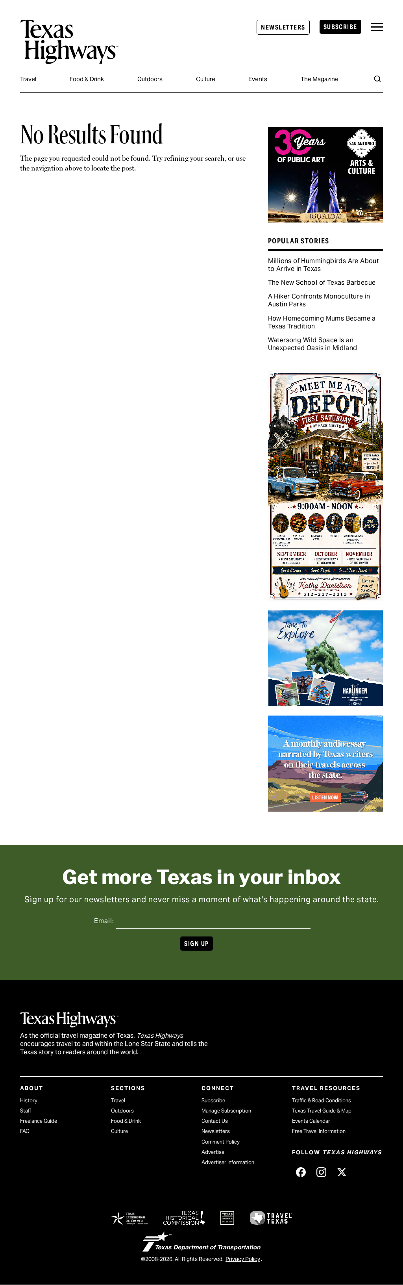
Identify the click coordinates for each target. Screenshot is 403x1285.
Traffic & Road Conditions (321, 1100)
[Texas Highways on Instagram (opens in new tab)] (321, 1172)
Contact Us (215, 1121)
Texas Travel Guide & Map (321, 1110)
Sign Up (196, 944)
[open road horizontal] (325, 809)
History (28, 1100)
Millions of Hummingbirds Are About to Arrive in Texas (323, 265)
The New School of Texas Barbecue (322, 282)
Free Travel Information (319, 1131)
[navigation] (377, 27)
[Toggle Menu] (377, 27)
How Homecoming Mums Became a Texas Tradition (322, 322)
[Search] (377, 78)
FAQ (25, 1131)
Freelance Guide (38, 1121)
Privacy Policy (243, 1259)
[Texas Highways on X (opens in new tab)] (341, 1172)
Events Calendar (311, 1121)
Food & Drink (87, 79)
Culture (205, 79)
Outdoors (150, 79)
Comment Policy (221, 1142)
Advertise (213, 1152)
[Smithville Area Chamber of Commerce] (325, 598)
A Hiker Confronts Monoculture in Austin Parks (319, 300)
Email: (104, 921)
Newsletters (283, 27)
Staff (25, 1110)
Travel (28, 79)
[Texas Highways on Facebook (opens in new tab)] (300, 1172)
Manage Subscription (226, 1110)
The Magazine (319, 79)
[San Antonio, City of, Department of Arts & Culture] (325, 219)
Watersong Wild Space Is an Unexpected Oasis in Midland (312, 344)
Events (257, 79)
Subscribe (340, 27)
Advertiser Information (228, 1162)
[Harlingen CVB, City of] (325, 703)
